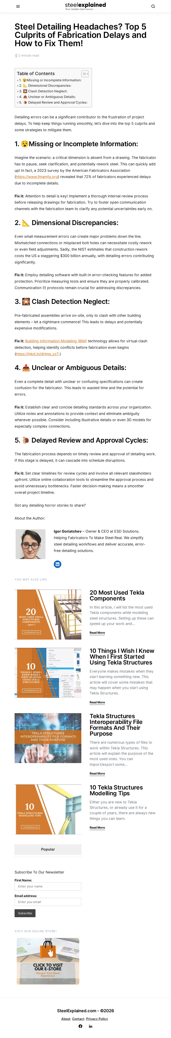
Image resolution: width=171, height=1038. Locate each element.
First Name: (23, 880)
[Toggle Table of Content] (83, 73)
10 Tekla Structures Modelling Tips (116, 790)
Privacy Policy (97, 1019)
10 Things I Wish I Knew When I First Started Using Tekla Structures (122, 656)
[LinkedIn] (90, 1026)
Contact (78, 1019)
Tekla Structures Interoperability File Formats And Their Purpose (116, 725)
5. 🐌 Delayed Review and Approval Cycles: (53, 102)
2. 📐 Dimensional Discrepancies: (45, 86)
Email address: (26, 896)
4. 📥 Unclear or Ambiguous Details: (47, 97)
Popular (48, 849)
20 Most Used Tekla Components (117, 595)
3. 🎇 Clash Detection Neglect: (43, 91)
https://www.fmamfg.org (37, 176)
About (65, 1019)
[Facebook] (80, 1026)
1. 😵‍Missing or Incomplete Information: (50, 80)
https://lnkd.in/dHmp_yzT (37, 354)
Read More (97, 632)
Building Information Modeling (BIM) (56, 341)
